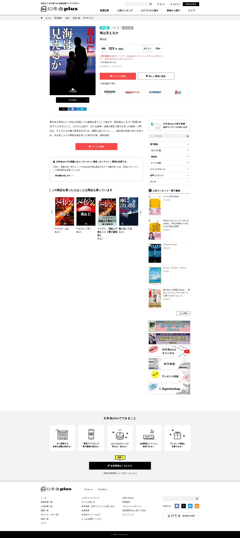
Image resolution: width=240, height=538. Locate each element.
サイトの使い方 (88, 502)
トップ (44, 498)
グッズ (153, 181)
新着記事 (104, 10)
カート (162, 4)
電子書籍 (58, 18)
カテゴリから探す (150, 10)
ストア (191, 10)
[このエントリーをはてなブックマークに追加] (190, 506)
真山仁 (103, 39)
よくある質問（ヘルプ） (92, 519)
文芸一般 (76, 18)
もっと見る (183, 313)
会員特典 (85, 510)
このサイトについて (90, 498)
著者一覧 (45, 519)
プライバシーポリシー (132, 506)
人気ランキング (125, 10)
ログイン (176, 4)
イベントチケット (158, 169)
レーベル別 (156, 163)
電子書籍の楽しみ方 (108, 62)
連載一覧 (45, 510)
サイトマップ (128, 514)
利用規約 (126, 502)
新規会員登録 (191, 4)
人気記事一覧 (46, 506)
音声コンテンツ (157, 175)
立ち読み (72, 100)
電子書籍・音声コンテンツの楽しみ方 (98, 506)
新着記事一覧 (46, 502)
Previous (52, 212)
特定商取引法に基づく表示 (134, 510)
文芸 (67, 18)
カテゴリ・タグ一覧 (49, 514)
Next (141, 212)
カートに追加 (119, 76)
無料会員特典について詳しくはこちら (120, 473)
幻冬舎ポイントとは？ (91, 514)
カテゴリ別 (156, 150)
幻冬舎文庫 (127, 28)
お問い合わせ (128, 498)
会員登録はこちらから (121, 465)
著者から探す (173, 10)
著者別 (154, 157)
